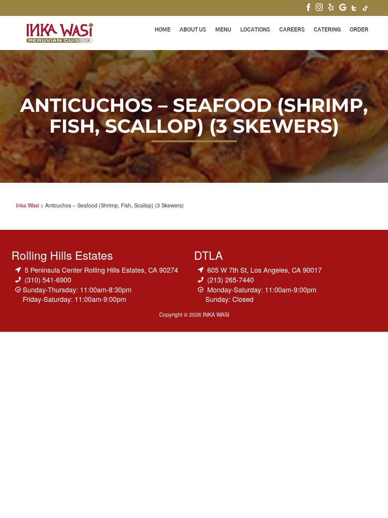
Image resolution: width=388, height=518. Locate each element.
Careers (292, 30)
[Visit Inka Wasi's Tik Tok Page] (365, 9)
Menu (223, 30)
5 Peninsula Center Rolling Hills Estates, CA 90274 (101, 270)
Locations (255, 30)
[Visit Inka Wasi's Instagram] (319, 8)
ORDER (359, 30)
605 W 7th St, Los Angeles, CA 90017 (264, 270)
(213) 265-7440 (230, 279)
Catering (327, 30)
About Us (193, 30)
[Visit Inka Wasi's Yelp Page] (331, 8)
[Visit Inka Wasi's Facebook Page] (308, 8)
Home (163, 30)
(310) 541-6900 (48, 279)
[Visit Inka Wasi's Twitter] (354, 9)
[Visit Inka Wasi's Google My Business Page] (342, 8)
